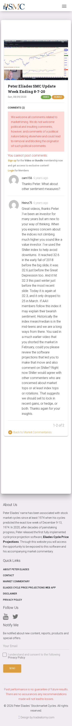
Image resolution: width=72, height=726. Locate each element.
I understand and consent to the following (34, 656)
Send (12, 668)
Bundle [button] (58, 97)
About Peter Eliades (16, 569)
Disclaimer (10, 593)
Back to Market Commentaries (30, 432)
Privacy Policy (12, 599)
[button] (36, 60)
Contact (8, 575)
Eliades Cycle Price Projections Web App (29, 587)
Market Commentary (16, 581)
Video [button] (46, 97)
